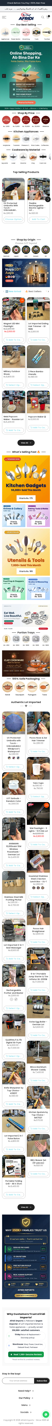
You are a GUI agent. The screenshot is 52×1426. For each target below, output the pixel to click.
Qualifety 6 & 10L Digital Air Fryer (13, 1041)
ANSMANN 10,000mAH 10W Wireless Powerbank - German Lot (13, 849)
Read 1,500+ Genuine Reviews (28, 1354)
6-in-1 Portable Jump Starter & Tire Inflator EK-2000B (38, 976)
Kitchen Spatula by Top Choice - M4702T (38, 1115)
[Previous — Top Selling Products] (4, 199)
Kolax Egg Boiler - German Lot (38, 1023)
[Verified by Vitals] (25, 1418)
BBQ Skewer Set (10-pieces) (38, 1161)
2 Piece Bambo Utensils (35, 373)
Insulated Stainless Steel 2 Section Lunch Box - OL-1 (38, 879)
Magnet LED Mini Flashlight (11, 325)
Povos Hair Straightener (38, 930)
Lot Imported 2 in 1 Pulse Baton (13, 1137)
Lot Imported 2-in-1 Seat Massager (13, 946)
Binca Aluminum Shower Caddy (38, 1068)
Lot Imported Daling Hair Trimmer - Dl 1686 (38, 326)
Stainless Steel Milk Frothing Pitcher (13, 898)
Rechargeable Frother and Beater (13, 991)
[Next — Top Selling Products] (48, 199)
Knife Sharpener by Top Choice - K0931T (13, 1090)
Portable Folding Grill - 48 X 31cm (13, 1182)
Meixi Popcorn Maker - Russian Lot (13, 418)
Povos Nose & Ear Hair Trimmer (38, 739)
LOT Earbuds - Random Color (13, 799)
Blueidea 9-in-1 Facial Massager (26, 1413)
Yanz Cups (38, 783)
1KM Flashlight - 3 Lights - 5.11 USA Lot (38, 829)
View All (24, 443)
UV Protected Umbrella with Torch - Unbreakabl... (11, 206)
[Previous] (4, 76)
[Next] (48, 76)
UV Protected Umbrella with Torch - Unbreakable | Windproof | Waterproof (14, 744)
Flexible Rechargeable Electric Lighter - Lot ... (37, 206)
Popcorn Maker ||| (37, 416)
